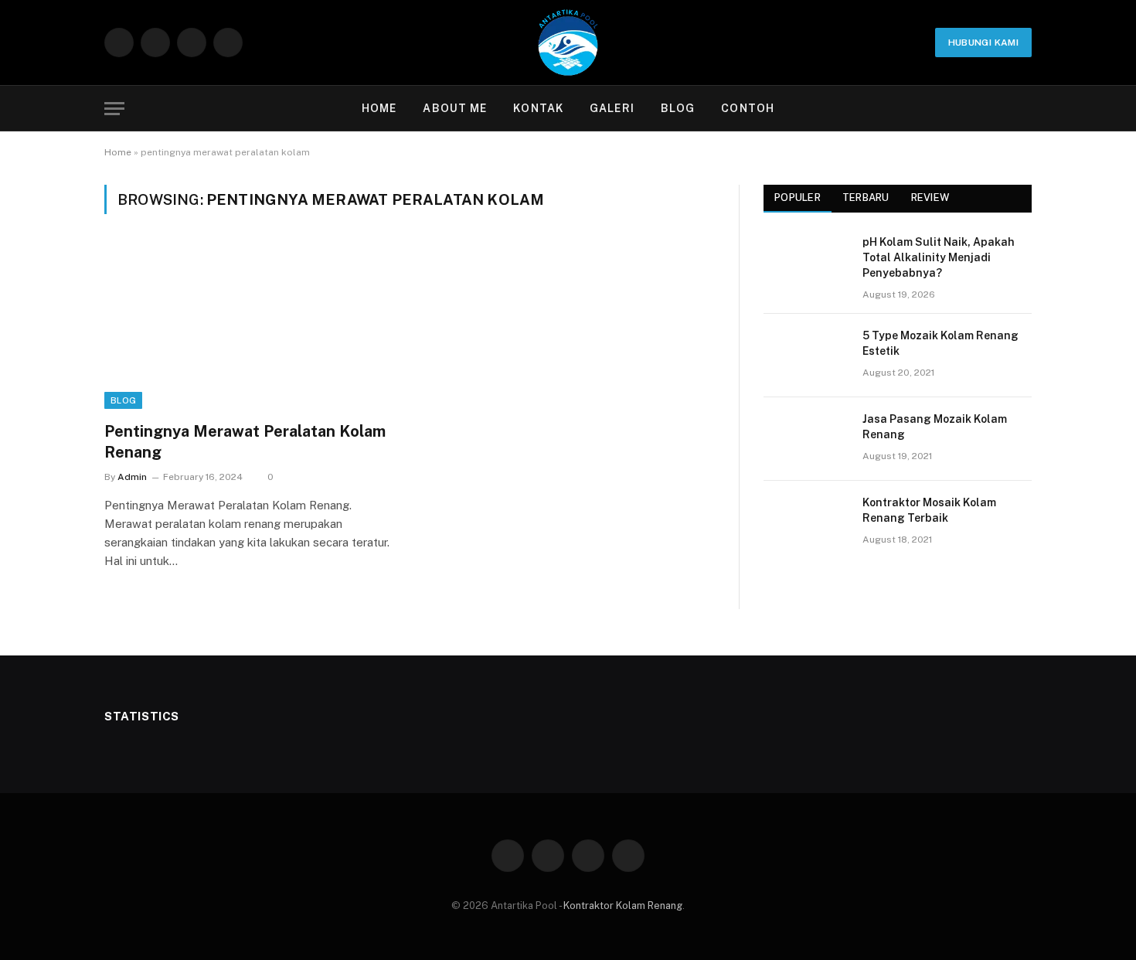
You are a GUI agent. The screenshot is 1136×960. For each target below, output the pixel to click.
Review (930, 197)
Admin (132, 476)
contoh (747, 108)
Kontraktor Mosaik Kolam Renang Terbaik (929, 510)
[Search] (1025, 108)
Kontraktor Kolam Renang (622, 905)
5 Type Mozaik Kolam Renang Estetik (940, 343)
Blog (678, 108)
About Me (455, 108)
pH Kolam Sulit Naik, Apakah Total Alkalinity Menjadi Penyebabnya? (938, 257)
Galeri (612, 108)
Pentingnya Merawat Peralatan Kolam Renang (245, 441)
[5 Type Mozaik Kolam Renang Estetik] (806, 355)
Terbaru (865, 197)
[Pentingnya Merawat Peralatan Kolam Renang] (249, 327)
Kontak (538, 108)
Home (379, 108)
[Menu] (114, 108)
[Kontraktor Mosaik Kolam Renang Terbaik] (806, 522)
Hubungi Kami (983, 42)
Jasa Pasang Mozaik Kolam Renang (934, 427)
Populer (797, 197)
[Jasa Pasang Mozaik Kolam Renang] (806, 439)
